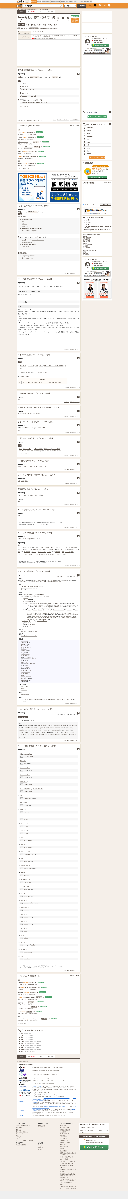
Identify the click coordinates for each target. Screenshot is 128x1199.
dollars (29, 617)
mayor (38, 606)
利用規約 (18, 1129)
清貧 (36, 366)
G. (63, 699)
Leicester (44, 606)
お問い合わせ (41, 1125)
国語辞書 (85, 236)
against (22, 992)
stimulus (32, 664)
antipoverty (24, 641)
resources (43, 734)
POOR (20, 106)
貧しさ (19, 413)
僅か (45, 449)
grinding (24, 219)
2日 (29, 552)
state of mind (32, 659)
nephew (59, 605)
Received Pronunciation (28, 586)
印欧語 (42, 379)
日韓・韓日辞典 (86, 241)
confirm (89, 153)
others (65, 734)
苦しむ (28, 865)
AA (29, 603)
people (63, 617)
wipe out (26, 910)
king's (55, 606)
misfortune (27, 959)
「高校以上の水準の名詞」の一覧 (34, 120)
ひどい (39, 789)
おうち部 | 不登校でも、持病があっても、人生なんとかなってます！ (68, 1182)
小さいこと (44, 382)
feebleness (27, 833)
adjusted (36, 617)
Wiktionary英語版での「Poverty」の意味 (34, 571)
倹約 (21, 810)
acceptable (32, 734)
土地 (22, 376)
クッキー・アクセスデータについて (25, 1140)
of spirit (30, 626)
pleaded (51, 608)
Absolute (74, 725)
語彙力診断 (85, 253)
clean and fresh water (30, 730)
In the (61, 613)
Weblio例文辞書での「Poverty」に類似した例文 (37, 746)
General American (27, 588)
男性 (52, 549)
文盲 (24, 872)
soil (34, 256)
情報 (39, 102)
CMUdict (21, 1115)
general (51, 605)
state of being (34, 596)
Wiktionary (62, 576)
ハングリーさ (31, 467)
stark (25, 763)
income (23, 650)
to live (19, 151)
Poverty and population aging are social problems (97, 226)
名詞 (25, 106)
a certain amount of (46, 725)
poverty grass (25, 655)
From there (30, 605)
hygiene (23, 649)
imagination (32, 244)
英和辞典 (36, 9)
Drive (44, 603)
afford (49, 728)
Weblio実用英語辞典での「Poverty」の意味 (35, 279)
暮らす (35, 89)
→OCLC (23, 701)
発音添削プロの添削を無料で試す (75, 20)
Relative (57, 732)
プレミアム (100, 6)
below (76, 614)
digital (23, 642)
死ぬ (28, 768)
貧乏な (28, 231)
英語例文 (39, 1)
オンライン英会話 (69, 1)
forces (59, 606)
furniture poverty (26, 647)
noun (32, 581)
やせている (27, 258)
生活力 (49, 554)
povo (22, 675)
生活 (31, 231)
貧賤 (36, 495)
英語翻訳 (63, 1)
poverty (24, 699)
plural (36, 594)
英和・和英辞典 (86, 239)
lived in (28, 228)
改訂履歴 (35, 1102)
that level (72, 617)
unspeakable (27, 798)
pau (19, 382)
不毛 (21, 253)
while (88, 148)
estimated (33, 732)
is (40, 613)
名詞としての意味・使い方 (37, 31)
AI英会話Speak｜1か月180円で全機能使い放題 (45, 38)
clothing (59, 730)
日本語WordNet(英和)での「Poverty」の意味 (35, 438)
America (29, 613)
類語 (41, 11)
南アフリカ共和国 (71, 547)
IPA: (37, 586)
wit (37, 102)
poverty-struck (25, 672)
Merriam (69, 699)
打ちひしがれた (28, 754)
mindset (30, 657)
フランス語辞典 (64, 1140)
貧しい (25, 782)
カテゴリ (72, 120)
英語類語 (44, 1)
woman (31, 147)
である (24, 810)
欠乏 (37, 100)
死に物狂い (24, 879)
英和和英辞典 (34, 1)
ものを (47, 547)
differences (44, 617)
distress (26, 938)
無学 (22, 872)
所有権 (61, 366)
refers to (34, 728)
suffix (40, 581)
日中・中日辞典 (86, 240)
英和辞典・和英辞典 (28, 9)
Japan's (24, 240)
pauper (20, 581)
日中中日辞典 (63, 1136)
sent (62, 608)
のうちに (24, 768)
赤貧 (22, 837)
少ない (36, 382)
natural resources (38, 240)
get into (25, 598)
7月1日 (61, 549)
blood (33, 624)
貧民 (28, 823)
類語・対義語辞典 (64, 1127)
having (28, 451)
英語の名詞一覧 (21, 120)
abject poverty (28, 840)
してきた (36, 231)
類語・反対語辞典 (87, 237)
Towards (35, 610)
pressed (29, 903)
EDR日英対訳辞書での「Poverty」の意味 (34, 461)
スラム (35, 547)
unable (43, 728)
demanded (72, 605)
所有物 (41, 449)
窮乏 (34, 413)
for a (49, 613)
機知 (42, 102)
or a (25, 372)
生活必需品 (24, 554)
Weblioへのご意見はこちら (87, 1127)
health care (47, 730)
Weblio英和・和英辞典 (37, 1100)
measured (68, 616)
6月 (28, 549)
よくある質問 (100, 1130)
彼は (23, 231)
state (37, 581)
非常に (22, 782)
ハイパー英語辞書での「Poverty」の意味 (34, 354)
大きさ (30, 382)
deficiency (25, 621)
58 (74, 576)
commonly (70, 728)
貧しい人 (23, 823)
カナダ (34, 549)
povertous (87, 222)
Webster (31, 699)
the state (22, 451)
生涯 (25, 231)
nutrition (40, 730)
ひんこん (67, 552)
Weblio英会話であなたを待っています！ (97, 280)
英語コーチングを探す (78, 1)
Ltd (55, 603)
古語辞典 (85, 243)
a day (45, 613)
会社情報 (40, 1147)
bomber (89, 130)
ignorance (38, 1018)
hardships (29, 854)
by (32, 903)
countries (51, 616)
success (27, 1007)
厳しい (22, 761)
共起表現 (48, 1)
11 (25, 611)
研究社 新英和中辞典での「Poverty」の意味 (35, 70)
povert (42, 580)
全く (30, 449)
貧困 (26, 86)
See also (23, 631)
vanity (25, 931)
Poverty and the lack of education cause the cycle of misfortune (97, 230)
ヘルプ (18, 1138)
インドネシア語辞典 (87, 244)
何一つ (22, 789)
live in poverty (28, 952)
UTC (77, 576)
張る (25, 928)
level (37, 734)
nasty (39, 619)
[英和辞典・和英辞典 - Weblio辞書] (20, 1)
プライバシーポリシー (22, 1132)
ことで (62, 554)
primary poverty (26, 677)
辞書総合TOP (19, 1136)
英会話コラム (86, 254)
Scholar (22, 428)
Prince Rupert (38, 605)
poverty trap (24, 673)
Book (31, 603)
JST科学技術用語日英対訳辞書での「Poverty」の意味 (38, 407)
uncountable (30, 594)
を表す (49, 382)
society (74, 734)
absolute (43, 732)
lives (28, 619)
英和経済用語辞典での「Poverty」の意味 (34, 393)
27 (29, 549)
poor (56, 382)
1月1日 (63, 547)
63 (43, 613)
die (26, 805)
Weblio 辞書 (20, 9)
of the (31, 256)
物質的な (36, 449)
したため (33, 554)
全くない (54, 449)
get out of (26, 600)
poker (27, 665)
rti (41, 212)
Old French (37, 580)
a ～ (24, 237)
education (54, 730)
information (32, 102)
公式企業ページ (42, 1145)
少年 (54, 547)
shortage (26, 819)
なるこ (30, 879)
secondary (24, 678)
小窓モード (90, 6)
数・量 (25, 382)
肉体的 (39, 554)
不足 (41, 100)
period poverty (25, 654)
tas (29, 581)
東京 (69, 549)
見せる (51, 547)
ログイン (104, 6)
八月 (88, 145)
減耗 (53, 554)
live (76, 617)
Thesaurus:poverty (31, 631)
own (55, 616)
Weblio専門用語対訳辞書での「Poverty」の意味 (37, 509)
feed (88, 150)
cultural (24, 96)
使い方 (94, 6)
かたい (28, 237)
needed (39, 621)
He (23, 228)
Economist (56, 610)
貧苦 (39, 495)
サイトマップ (19, 1134)
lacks (39, 725)
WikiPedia (40, 428)
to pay (49, 606)
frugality (26, 812)
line (39, 613)
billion (21, 732)
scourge (65, 614)
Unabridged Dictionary (44, 699)
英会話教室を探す (88, 1)
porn (27, 667)
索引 (58, 120)
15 (42, 616)
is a (27, 657)
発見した (43, 547)
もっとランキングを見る (97, 157)
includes (21, 730)
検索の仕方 (19, 1127)
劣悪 (26, 93)
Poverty (74, 1109)
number (69, 610)
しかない (48, 449)
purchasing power (55, 617)
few (53, 382)
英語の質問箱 (63, 1150)
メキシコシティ (42, 552)
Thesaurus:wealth (31, 636)
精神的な (44, 554)
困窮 (23, 413)
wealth (27, 156)
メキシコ (34, 552)
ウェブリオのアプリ (21, 1145)
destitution (28, 728)
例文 (29, 11)
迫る (25, 900)
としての (55, 366)
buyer (88, 142)
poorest (45, 616)
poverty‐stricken (28, 756)
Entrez (28, 428)
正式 (22, 372)
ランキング (66, 120)
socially (26, 734)
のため (25, 865)
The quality (24, 596)
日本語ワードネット (37, 1086)
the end (40, 610)
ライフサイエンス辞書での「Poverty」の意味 (36, 422)
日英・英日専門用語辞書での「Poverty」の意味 (36, 475)
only (65, 608)
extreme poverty (28, 784)
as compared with (57, 734)
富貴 (25, 942)
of (28, 102)
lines (63, 616)
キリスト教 (31, 366)
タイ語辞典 (85, 246)
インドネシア (21, 547)
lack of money (45, 596)
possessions (58, 451)
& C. (65, 699)
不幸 (22, 956)
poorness (24, 690)
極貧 (23, 222)
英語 (25, 580)
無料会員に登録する (97, 177)
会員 (45, 366)
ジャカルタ (29, 547)
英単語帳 (53, 1)
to (27, 142)
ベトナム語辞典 (86, 247)
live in (23, 89)
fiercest (72, 614)
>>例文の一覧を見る (23, 168)
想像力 (24, 246)
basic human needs (57, 728)
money (39, 451)
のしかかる (24, 886)
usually (25, 594)
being (39, 728)
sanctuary (90, 136)
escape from (26, 601)
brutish (44, 619)
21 (73, 576)
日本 (23, 242)
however (45, 608)
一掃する (26, 907)
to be (19, 142)
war (19, 992)
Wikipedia (21, 1110)
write (88, 133)
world (34, 614)
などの (25, 376)
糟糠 (19, 501)
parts (68, 613)
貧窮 (31, 413)
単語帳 (84, 252)
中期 (22, 580)
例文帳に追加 (39, 132)
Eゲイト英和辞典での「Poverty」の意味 (33, 206)
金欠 (44, 467)
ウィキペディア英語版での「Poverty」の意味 (36, 709)
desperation (27, 882)
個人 (51, 366)
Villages (40, 603)
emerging (29, 614)
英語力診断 (57, 1)
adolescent (90, 127)
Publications (50, 603)
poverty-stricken (26, 670)
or (28, 596)
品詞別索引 (76, 120)
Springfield (54, 699)
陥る (25, 921)
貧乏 (23, 86)
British (36, 603)
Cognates (46, 581)
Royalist (47, 605)
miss (88, 139)
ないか (27, 449)
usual (20, 734)
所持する (26, 789)
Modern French (50, 580)
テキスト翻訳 (90, 183)
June (29, 610)
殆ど (24, 449)
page (57, 603)
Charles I (66, 605)
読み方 (34, 212)
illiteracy (26, 875)
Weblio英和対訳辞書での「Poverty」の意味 (35, 533)
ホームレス (47, 549)
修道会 (41, 366)
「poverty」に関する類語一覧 (23, 453)
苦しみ (22, 935)
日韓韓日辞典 (63, 1138)
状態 (58, 449)
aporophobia (25, 694)
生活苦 (38, 413)
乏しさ (33, 242)
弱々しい (23, 830)
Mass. (60, 699)
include (51, 581)
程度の (35, 789)
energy (23, 644)
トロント (40, 549)
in (22, 151)
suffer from (28, 868)
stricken (26, 147)
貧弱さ (25, 253)
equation (22, 1018)
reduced (23, 142)
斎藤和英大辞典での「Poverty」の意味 (33, 489)
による (48, 366)
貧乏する (20, 467)
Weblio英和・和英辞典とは (23, 1125)
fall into (20, 163)
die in (25, 770)
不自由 (19, 539)
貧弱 (23, 93)
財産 (58, 366)
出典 (58, 576)
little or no (34, 451)
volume (61, 610)
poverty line (24, 662)
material (52, 451)
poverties (41, 594)
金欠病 (27, 413)
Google (34, 428)
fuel (22, 646)
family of (53, 613)
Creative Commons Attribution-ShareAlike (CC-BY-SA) (56, 1098)
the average (34, 616)
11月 (26, 552)
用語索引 (61, 120)
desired (45, 621)
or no (47, 451)
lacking (72, 732)
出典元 (54, 120)
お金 (20, 449)
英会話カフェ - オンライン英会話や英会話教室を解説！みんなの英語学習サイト (68, 1176)
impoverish (24, 686)
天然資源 (28, 242)
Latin (65, 580)
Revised (36, 699)
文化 (32, 96)
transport (24, 680)
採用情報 (40, 1149)
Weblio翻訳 (107, 182)
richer (64, 613)
